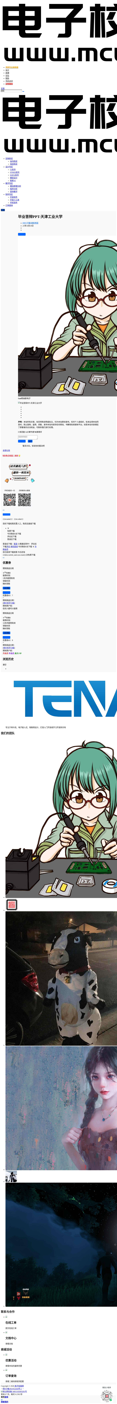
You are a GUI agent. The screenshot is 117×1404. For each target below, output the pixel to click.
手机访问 (9, 81)
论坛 (7, 76)
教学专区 (9, 183)
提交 (30, 441)
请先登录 (14, 547)
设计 (7, 70)
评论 (8, 547)
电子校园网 (19, 1386)
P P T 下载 (27, 223)
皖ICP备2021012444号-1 (12, 1389)
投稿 (3, 210)
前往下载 (22, 234)
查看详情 (6, 593)
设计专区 (9, 167)
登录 (15, 544)
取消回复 (22, 441)
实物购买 (9, 159)
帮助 (7, 78)
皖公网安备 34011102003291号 (15, 1392)
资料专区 (34, 223)
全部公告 (6, 450)
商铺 (7, 73)
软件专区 (9, 194)
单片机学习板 (8, 603)
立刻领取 (6, 588)
